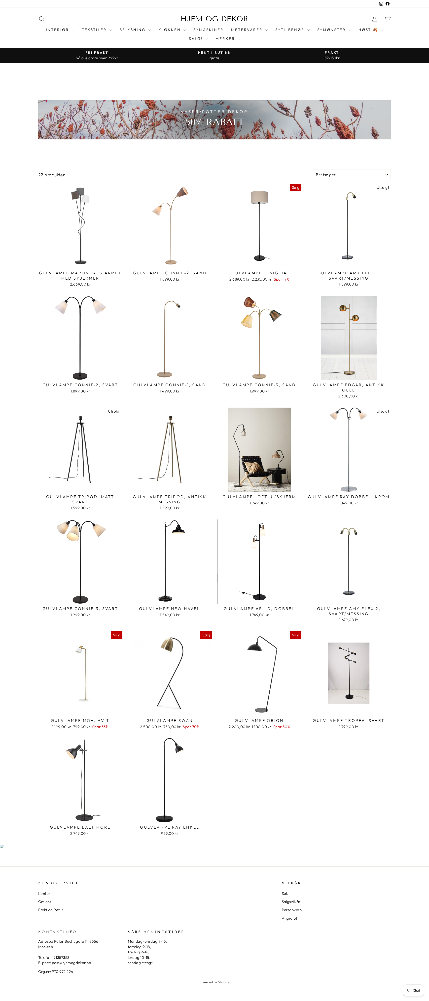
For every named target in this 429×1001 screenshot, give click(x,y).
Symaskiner (208, 29)
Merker (226, 38)
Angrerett (290, 918)
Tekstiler (95, 29)
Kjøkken (170, 29)
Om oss (44, 901)
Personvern (292, 909)
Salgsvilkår (291, 901)
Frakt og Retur (50, 909)
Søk (285, 893)
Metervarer (247, 29)
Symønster (332, 29)
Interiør (58, 29)
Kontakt (45, 893)
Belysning (133, 29)
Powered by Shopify (214, 982)
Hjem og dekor (214, 18)
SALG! (196, 38)
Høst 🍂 (369, 29)
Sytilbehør (290, 29)
